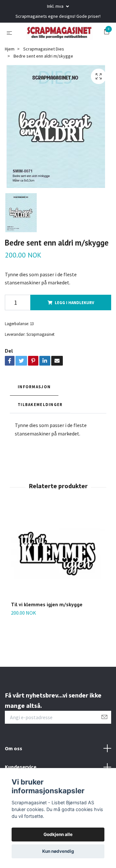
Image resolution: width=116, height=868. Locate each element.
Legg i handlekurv (74, 327)
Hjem (10, 74)
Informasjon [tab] (34, 411)
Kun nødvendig (58, 851)
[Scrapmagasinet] (58, 45)
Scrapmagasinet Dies (43, 74)
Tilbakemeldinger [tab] (40, 429)
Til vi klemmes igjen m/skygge (46, 629)
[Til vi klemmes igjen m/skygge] (58, 579)
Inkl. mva (55, 6)
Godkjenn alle (58, 834)
